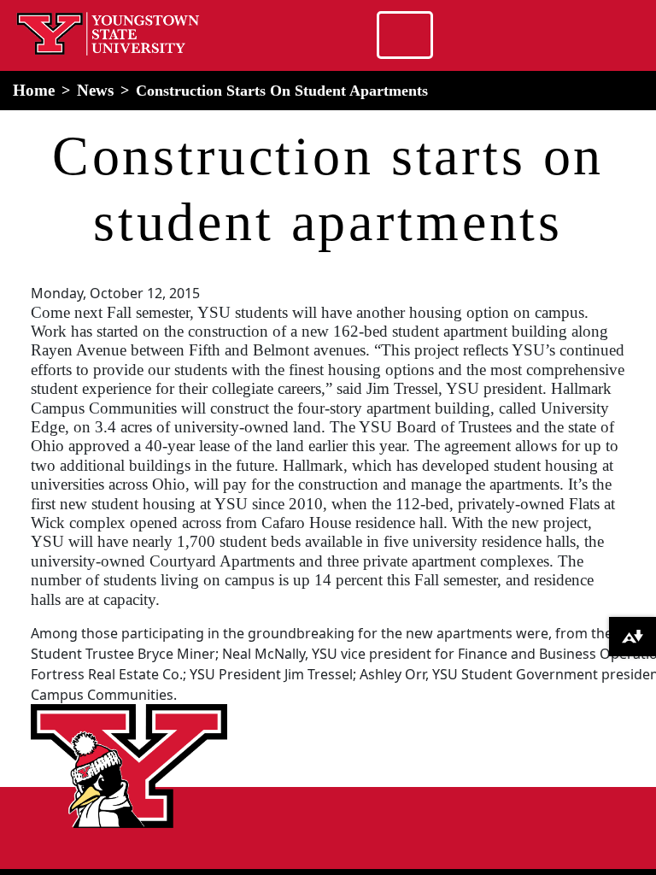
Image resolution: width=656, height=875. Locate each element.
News (95, 90)
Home (34, 90)
